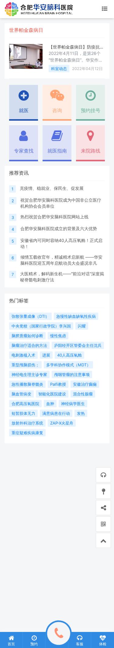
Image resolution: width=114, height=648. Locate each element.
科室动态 (59, 68)
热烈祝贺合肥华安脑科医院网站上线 (54, 216)
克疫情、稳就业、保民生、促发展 (52, 188)
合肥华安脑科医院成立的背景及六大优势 (58, 228)
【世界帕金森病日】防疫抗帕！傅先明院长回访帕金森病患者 (76, 47)
